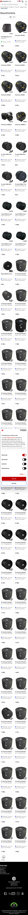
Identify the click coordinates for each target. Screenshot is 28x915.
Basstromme (4, 8)
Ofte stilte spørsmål (4, 873)
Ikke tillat (14, 483)
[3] (3, 856)
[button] (14, 905)
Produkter (11, 7)
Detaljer (22, 474)
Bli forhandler (3, 872)
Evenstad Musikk (4, 7)
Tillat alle (14, 478)
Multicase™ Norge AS (14, 913)
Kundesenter (3, 868)
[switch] (24, 459)
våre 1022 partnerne (10, 437)
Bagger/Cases (23, 7)
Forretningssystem (7, 912)
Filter (14, 17)
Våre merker (3, 870)
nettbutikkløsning (17, 912)
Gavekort (2, 869)
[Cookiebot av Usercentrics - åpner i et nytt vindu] (20, 430)
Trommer (17, 7)
